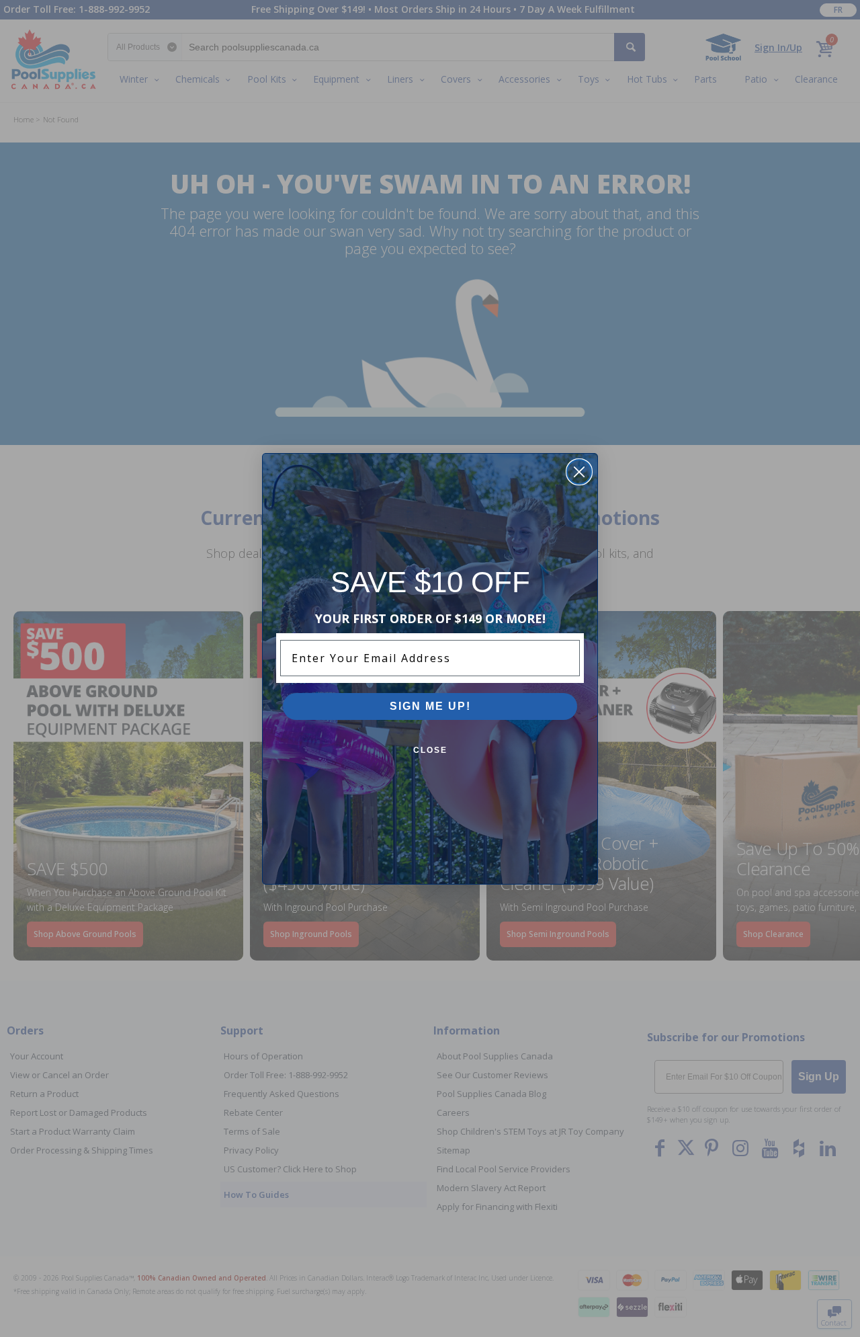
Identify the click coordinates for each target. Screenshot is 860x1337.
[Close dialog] (579, 472)
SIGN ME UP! (430, 706)
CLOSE (430, 750)
